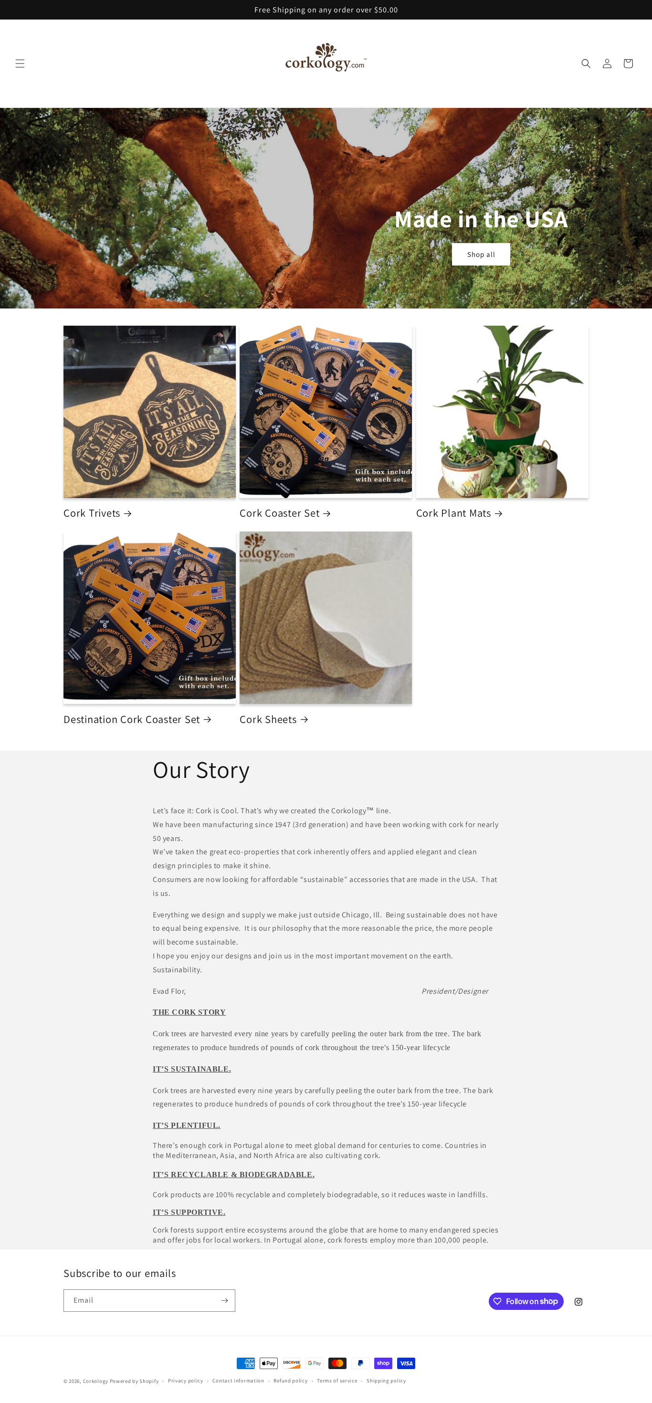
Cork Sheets (268, 719)
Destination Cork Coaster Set (131, 719)
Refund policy (290, 1380)
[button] (20, 63)
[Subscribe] (224, 1300)
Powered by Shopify (134, 1381)
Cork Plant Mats (453, 513)
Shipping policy (386, 1380)
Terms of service (337, 1380)
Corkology (95, 1381)
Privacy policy (185, 1380)
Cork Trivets (91, 513)
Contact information (238, 1380)
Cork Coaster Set (279, 513)
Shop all (481, 254)
